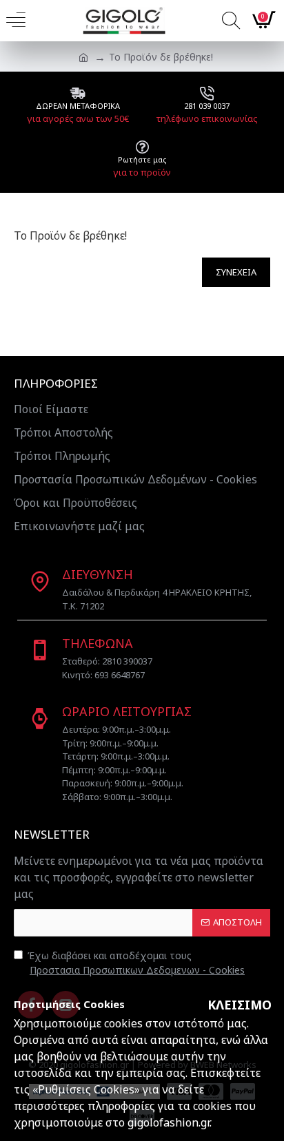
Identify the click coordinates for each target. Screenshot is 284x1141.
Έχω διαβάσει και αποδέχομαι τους (136, 962)
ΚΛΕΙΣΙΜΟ (239, 1004)
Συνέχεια (236, 272)
